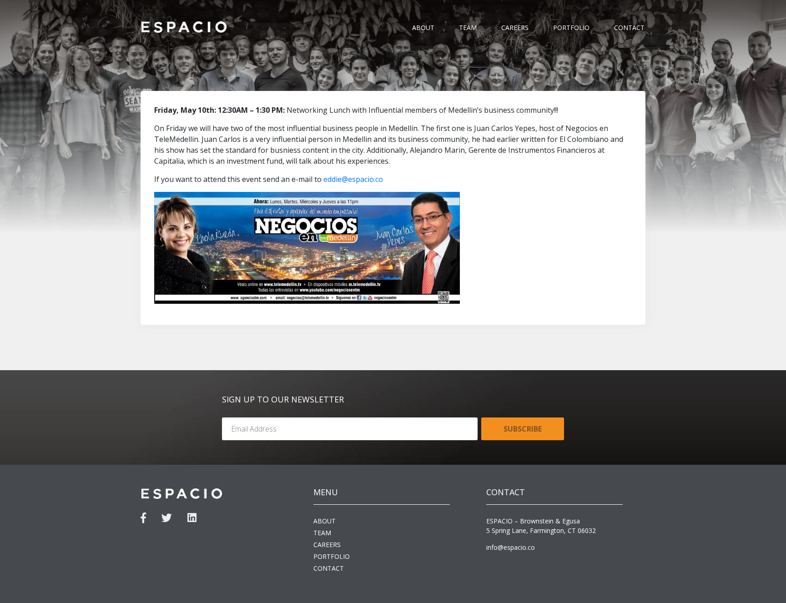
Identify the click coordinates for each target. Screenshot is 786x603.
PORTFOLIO (571, 27)
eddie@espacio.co (353, 179)
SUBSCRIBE (523, 429)
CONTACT (629, 27)
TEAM (468, 27)
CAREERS (515, 27)
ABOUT (423, 27)
